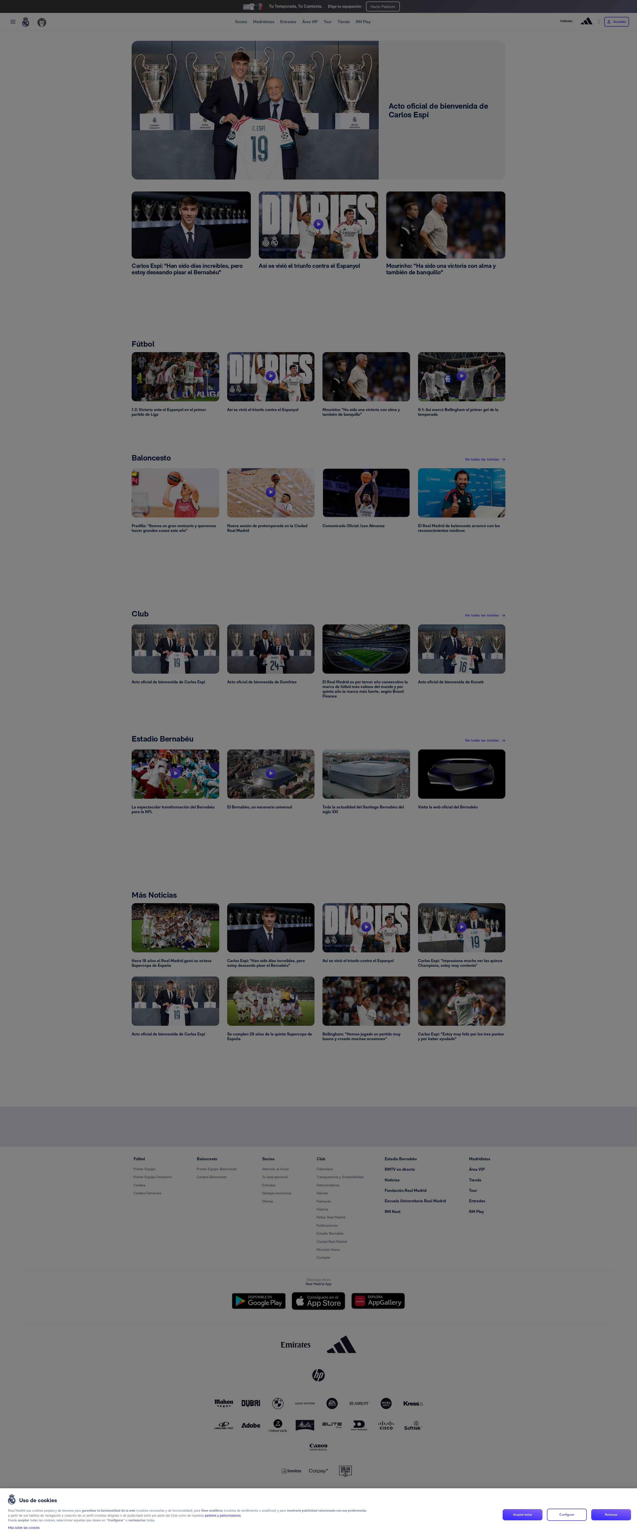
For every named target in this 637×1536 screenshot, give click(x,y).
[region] (318, 1512)
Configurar (566, 1514)
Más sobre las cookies (24, 1528)
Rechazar (611, 1514)
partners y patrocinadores (223, 1515)
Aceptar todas (522, 1514)
